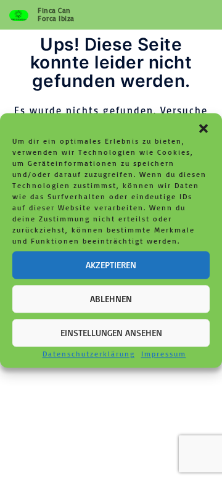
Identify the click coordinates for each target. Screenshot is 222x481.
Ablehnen (111, 299)
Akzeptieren (111, 265)
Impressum (163, 353)
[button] (203, 128)
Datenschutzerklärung (89, 353)
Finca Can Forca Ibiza (56, 14)
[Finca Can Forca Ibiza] (18, 15)
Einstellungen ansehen (111, 333)
